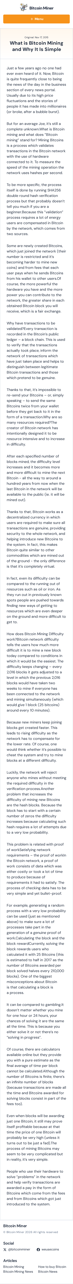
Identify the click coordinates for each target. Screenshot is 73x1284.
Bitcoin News (47, 1271)
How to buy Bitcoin (52, 1267)
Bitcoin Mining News (18, 1271)
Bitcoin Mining (13, 1267)
